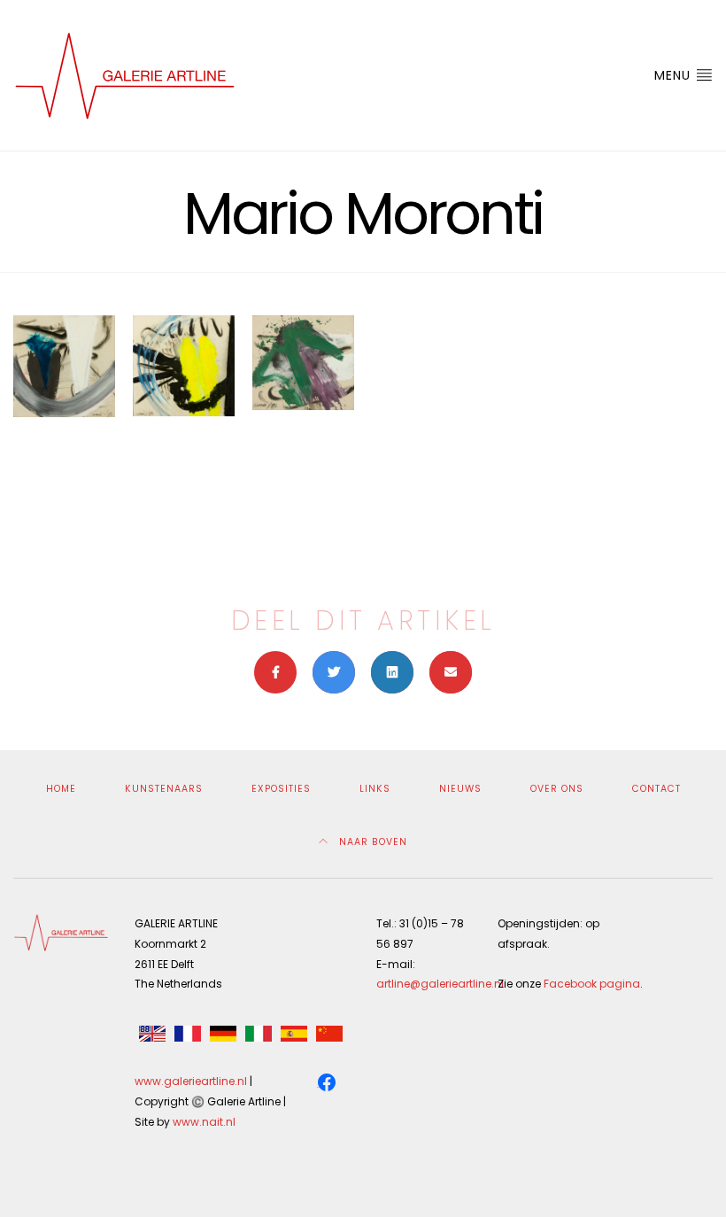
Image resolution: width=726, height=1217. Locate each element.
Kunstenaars (164, 788)
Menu (674, 75)
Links (374, 788)
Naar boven (371, 842)
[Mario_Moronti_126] (303, 362)
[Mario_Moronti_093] (184, 365)
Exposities (281, 788)
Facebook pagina (592, 983)
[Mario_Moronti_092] (64, 366)
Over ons (556, 788)
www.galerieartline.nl (191, 1081)
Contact (656, 788)
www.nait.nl (204, 1121)
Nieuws (460, 788)
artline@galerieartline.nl (440, 983)
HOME (61, 788)
